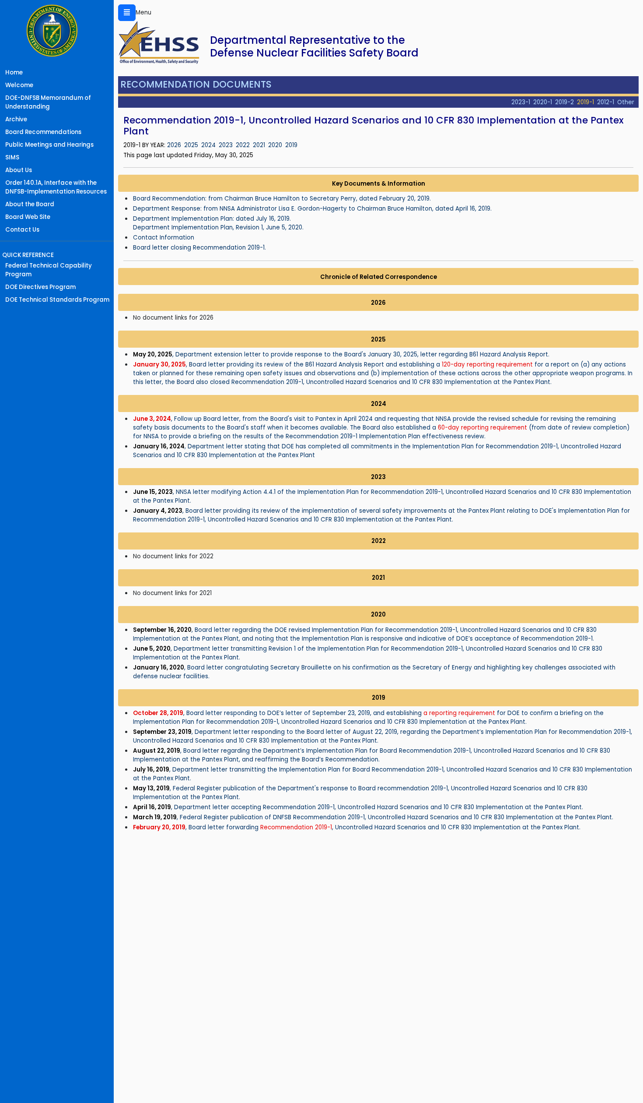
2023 (226, 145)
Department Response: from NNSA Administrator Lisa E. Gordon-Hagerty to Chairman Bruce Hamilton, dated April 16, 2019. (312, 208)
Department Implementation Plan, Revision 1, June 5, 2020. (218, 227)
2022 (243, 145)
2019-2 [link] (564, 102)
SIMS (12, 157)
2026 (174, 145)
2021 (259, 145)
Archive (16, 119)
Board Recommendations (43, 132)
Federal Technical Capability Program (48, 269)
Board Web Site (27, 217)
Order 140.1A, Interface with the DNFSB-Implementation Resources (56, 187)
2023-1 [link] (520, 102)
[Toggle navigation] (127, 12)
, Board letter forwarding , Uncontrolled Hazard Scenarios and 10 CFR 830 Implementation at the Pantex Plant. (356, 827)
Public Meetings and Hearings (49, 145)
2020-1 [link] (542, 102)
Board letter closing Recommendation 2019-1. (199, 247)
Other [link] (625, 102)
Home (14, 72)
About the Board (29, 204)
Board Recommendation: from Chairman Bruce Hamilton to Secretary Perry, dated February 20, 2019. (282, 198)
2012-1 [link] (605, 102)
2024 (208, 145)
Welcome (19, 85)
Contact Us (22, 230)
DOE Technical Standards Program (57, 300)
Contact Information (163, 237)
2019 (291, 145)
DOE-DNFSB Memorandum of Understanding (48, 102)
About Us (18, 170)
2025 (191, 145)
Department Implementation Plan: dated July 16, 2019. (212, 219)
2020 (275, 145)
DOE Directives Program (40, 287)
